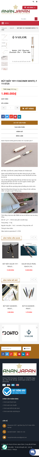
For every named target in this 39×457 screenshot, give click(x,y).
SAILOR (12, 28)
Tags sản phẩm (19, 127)
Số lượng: (5, 103)
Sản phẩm (11, 447)
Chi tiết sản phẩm (19, 123)
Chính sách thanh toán (9, 402)
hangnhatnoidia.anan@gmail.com (17, 437)
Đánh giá (19, 131)
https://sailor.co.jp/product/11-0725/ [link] (11, 231)
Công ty (14, 449)
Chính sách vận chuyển (10, 405)
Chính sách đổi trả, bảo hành (11, 408)
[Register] (33, 1)
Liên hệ (30, 447)
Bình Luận (19, 136)
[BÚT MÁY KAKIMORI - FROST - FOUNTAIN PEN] (10, 292)
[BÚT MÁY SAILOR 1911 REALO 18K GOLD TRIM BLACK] (10, 250)
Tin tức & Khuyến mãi (21, 447)
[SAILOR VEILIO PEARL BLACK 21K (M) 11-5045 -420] (29, 250)
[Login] (36, 1)
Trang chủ (4, 28)
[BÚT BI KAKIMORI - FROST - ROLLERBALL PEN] (29, 292)
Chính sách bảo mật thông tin (11, 411)
